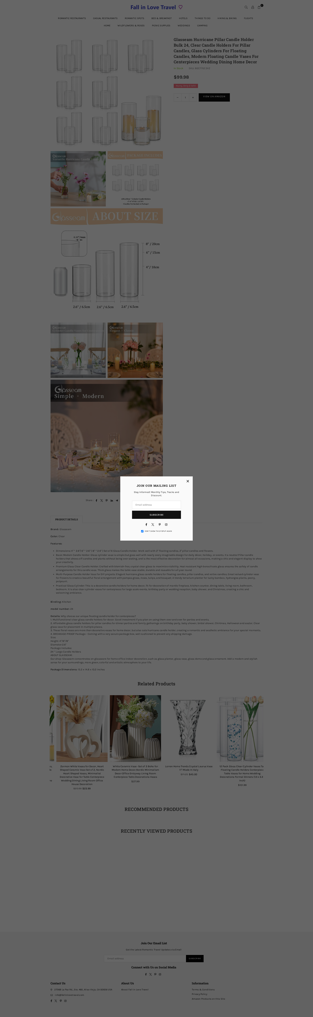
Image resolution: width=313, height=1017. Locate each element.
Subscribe (157, 514)
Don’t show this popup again (158, 531)
